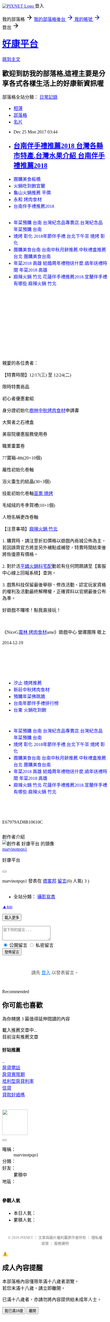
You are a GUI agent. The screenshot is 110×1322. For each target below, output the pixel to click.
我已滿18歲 (14, 1311)
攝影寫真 (46, 896)
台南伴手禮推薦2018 (34, 206)
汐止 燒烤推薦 (28, 683)
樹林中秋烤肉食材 (47, 410)
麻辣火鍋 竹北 (43, 529)
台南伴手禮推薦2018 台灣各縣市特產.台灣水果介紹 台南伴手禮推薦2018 (59, 155)
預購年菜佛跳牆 (29, 696)
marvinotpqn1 (14, 849)
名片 (18, 122)
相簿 (18, 108)
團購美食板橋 (27, 179)
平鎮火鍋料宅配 (36, 566)
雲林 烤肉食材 (33, 632)
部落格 (20, 115)
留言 (62, 881)
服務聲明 (61, 1243)
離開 (32, 1311)
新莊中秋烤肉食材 (32, 689)
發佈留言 (12, 952)
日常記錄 (48, 97)
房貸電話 (11, 1067)
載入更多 (12, 918)
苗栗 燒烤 (43, 493)
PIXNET (26, 1237)
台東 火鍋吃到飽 (30, 710)
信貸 (6, 1088)
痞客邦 (49, 881)
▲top (7, 906)
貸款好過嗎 (13, 1094)
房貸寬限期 (13, 1074)
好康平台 (20, 44)
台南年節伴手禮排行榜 (36, 703)
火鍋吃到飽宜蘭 (29, 186)
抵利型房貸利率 (18, 1081)
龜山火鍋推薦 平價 (32, 192)
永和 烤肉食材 (28, 199)
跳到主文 (11, 59)
